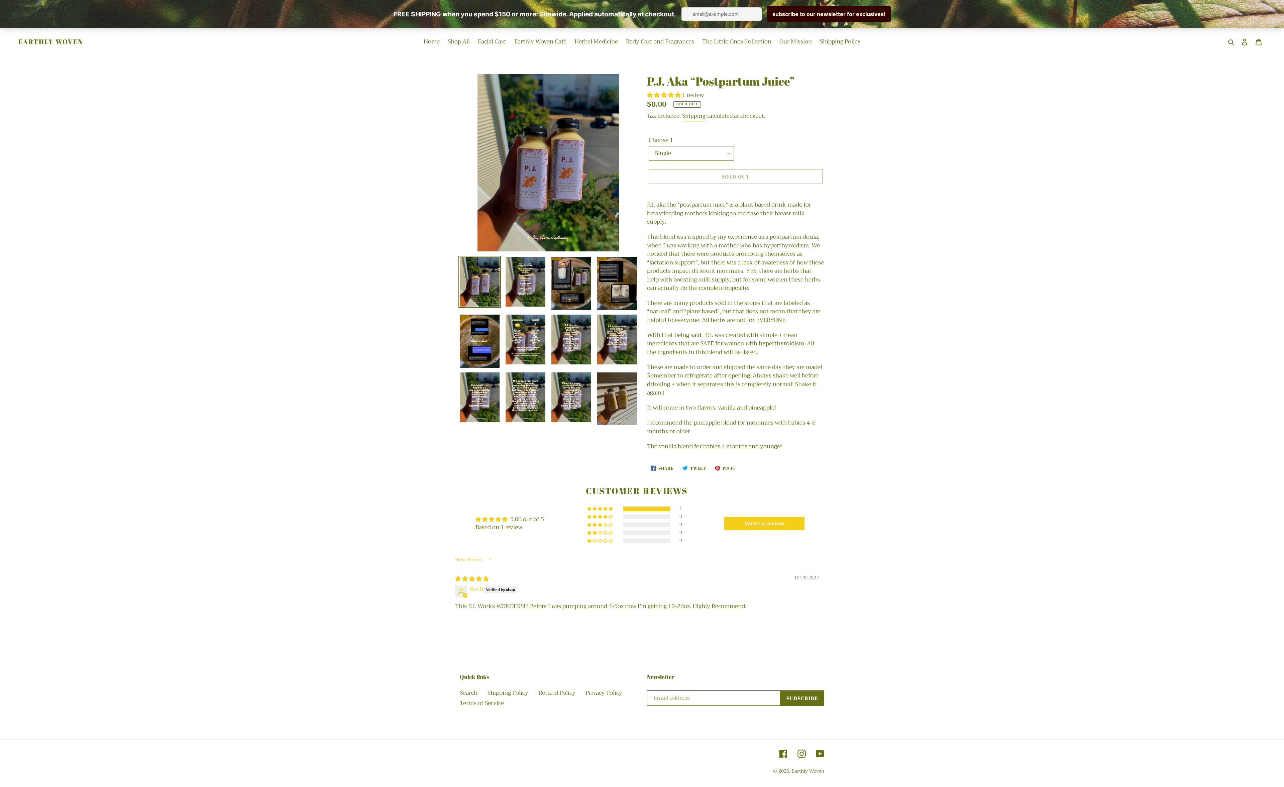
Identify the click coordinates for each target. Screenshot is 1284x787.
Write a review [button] (764, 523)
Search (468, 693)
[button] (664, 95)
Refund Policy (556, 693)
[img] (472, 579)
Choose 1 (661, 140)
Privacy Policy (603, 693)
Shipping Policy (508, 693)
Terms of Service (482, 703)
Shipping (693, 116)
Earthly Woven (50, 42)
